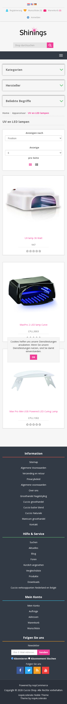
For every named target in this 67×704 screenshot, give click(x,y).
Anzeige (34, 147)
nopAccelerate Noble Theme (33, 695)
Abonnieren (20, 658)
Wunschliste (33, 628)
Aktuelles (33, 547)
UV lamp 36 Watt (33, 238)
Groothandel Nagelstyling (33, 496)
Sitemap (33, 462)
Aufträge (33, 611)
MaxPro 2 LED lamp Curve (33, 324)
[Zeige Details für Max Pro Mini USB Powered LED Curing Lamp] (33, 379)
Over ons (33, 490)
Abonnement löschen (43, 658)
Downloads (33, 581)
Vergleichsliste (33, 570)
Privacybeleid (33, 479)
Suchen (33, 542)
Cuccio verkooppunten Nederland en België (33, 587)
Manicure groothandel (33, 518)
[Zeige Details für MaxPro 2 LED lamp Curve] (33, 293)
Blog (33, 553)
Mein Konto (33, 605)
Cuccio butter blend (33, 507)
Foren (33, 559)
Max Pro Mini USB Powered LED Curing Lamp (33, 411)
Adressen (33, 616)
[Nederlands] (28, 4)
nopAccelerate (39, 698)
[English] (32, 4)
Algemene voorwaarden (33, 484)
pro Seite (33, 157)
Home (5, 113)
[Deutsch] (35, 4)
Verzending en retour (34, 473)
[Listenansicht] (36, 165)
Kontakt (33, 524)
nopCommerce (40, 685)
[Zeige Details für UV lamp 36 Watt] (33, 206)
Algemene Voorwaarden (33, 467)
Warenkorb (33, 622)
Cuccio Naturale (33, 513)
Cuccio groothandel (33, 501)
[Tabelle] (30, 165)
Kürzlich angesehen (33, 564)
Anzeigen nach (34, 132)
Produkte (33, 576)
